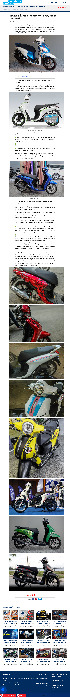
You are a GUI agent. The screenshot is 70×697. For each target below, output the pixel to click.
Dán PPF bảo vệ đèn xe (57, 685)
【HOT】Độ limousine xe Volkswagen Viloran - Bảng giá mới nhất (10, 623)
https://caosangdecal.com (16, 687)
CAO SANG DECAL (58, 2)
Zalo (3, 690)
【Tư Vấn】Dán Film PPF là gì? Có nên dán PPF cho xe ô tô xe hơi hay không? (59, 624)
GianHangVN (42, 695)
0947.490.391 (15, 682)
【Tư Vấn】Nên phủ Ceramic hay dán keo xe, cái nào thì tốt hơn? (27, 661)
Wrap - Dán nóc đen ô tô (41, 681)
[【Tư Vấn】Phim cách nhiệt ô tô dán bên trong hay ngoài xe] (26, 634)
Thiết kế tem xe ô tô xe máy (42, 683)
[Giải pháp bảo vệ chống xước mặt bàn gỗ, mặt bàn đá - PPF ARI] (26, 615)
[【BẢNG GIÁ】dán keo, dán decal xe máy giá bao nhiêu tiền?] (59, 634)
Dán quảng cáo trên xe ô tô (42, 686)
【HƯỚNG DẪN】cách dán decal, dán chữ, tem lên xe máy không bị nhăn (59, 662)
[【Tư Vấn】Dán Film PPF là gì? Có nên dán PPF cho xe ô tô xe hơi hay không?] (59, 615)
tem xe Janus (30, 33)
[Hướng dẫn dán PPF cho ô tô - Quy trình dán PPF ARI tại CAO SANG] (43, 615)
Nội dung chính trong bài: (22, 76)
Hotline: (60, 8)
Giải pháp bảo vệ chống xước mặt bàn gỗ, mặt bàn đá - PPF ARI (27, 624)
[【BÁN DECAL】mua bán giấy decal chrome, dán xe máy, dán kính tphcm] (10, 653)
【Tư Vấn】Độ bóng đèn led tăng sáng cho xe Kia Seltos (43, 661)
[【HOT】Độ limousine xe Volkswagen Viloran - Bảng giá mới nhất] (10, 615)
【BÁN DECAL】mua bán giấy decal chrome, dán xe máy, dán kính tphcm (10, 662)
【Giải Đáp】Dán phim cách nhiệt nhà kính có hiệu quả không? (10, 642)
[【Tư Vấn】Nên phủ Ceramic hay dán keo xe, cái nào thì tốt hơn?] (26, 653)
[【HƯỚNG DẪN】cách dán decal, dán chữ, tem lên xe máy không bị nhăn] (59, 653)
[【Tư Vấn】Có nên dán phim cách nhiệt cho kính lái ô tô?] (43, 634)
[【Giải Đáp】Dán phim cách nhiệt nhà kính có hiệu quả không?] (10, 634)
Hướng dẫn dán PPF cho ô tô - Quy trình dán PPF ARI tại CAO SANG (43, 624)
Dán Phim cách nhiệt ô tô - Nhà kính (59, 688)
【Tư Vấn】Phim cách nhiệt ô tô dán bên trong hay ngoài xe (26, 642)
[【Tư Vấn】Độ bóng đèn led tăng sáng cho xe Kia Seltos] (43, 653)
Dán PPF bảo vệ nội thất (57, 683)
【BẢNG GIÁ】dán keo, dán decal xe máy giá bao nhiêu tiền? (59, 642)
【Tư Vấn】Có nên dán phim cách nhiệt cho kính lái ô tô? (43, 642)
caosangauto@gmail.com (14, 684)
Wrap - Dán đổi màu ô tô (41, 678)
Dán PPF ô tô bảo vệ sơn (57, 680)
